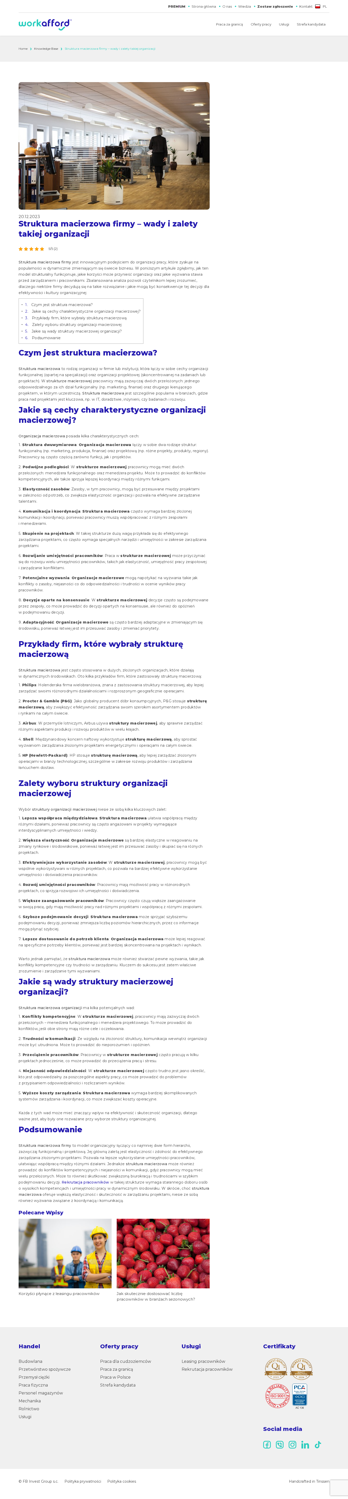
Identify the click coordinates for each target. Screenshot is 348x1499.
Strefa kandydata (311, 24)
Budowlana (30, 1361)
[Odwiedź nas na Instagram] (292, 1445)
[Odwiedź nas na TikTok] (318, 1445)
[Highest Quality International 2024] (301, 1369)
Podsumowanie (43, 338)
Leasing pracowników (203, 1361)
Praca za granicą (229, 24)
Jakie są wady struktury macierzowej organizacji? (73, 331)
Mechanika (30, 1401)
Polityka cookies (121, 1481)
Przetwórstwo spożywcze (45, 1369)
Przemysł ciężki (34, 1377)
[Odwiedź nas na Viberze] (280, 1445)
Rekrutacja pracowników (85, 1182)
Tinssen (322, 1481)
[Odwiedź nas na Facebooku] (267, 1445)
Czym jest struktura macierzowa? (59, 304)
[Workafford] (45, 25)
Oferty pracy (261, 24)
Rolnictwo (29, 1408)
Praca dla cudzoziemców (125, 1361)
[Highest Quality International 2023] (275, 1369)
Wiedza (244, 6)
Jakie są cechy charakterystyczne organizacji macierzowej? (83, 311)
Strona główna (204, 6)
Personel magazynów (41, 1393)
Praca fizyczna (33, 1385)
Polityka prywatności (82, 1481)
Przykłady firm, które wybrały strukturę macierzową (76, 318)
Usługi (284, 24)
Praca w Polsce (115, 1377)
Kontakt (306, 6)
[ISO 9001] (286, 1396)
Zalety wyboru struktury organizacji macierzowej (73, 324)
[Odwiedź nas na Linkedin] (305, 1445)
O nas (227, 6)
